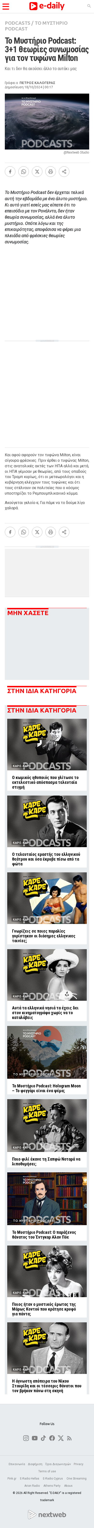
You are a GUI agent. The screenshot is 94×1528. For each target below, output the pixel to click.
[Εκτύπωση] (50, 171)
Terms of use (47, 1471)
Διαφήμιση (35, 1464)
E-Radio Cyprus (53, 1478)
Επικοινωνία (17, 1464)
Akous (68, 1485)
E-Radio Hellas (30, 1478)
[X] (37, 171)
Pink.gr (12, 1478)
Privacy (78, 1464)
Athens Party (52, 1485)
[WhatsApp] (23, 171)
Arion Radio (32, 1485)
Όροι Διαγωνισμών (58, 1464)
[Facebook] (10, 171)
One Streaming (77, 1478)
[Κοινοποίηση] (64, 171)
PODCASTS (17, 23)
